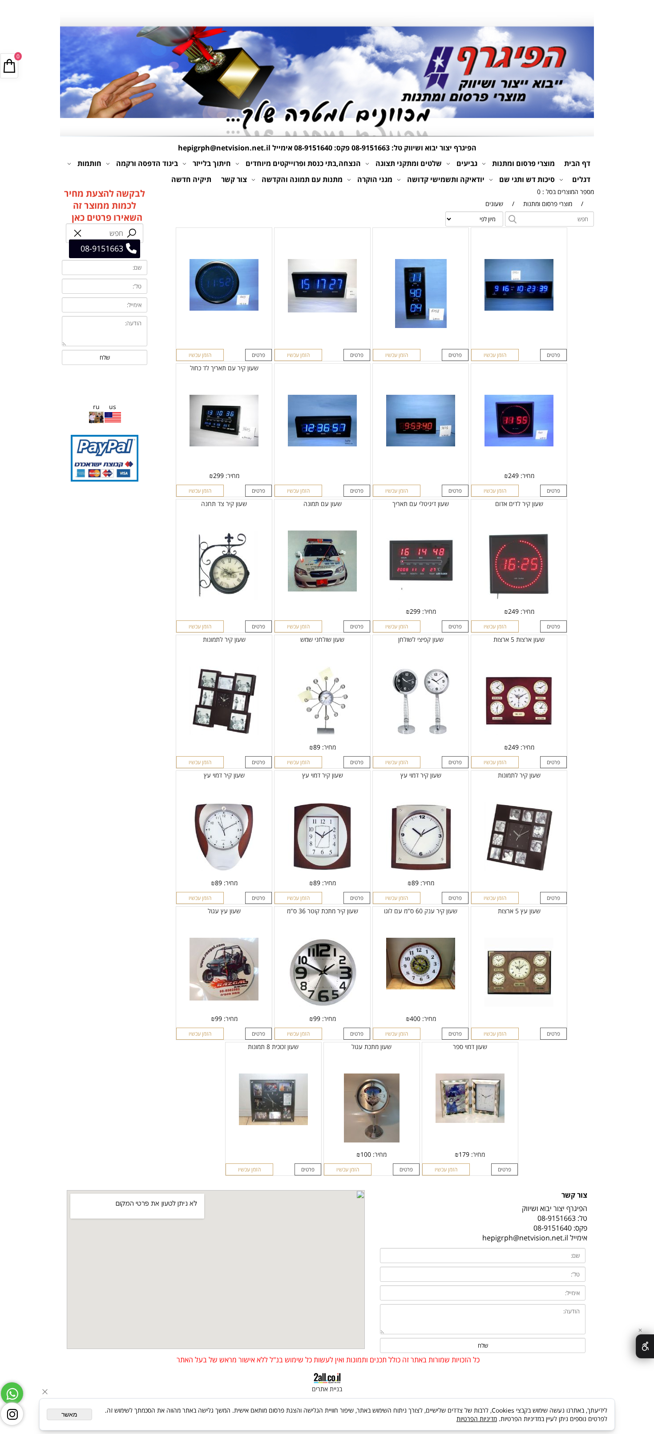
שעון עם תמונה (322, 503)
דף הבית (577, 163)
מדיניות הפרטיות (476, 1418)
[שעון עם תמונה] (322, 589)
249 (513, 475)
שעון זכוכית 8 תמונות (273, 1046)
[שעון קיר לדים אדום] (518, 597)
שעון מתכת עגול (371, 1046)
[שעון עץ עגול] (224, 998)
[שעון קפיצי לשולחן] (420, 733)
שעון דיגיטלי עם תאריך (420, 503)
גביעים (466, 163)
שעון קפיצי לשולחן (421, 639)
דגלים (581, 179)
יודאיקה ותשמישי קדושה (445, 179)
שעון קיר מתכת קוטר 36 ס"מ (322, 911)
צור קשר (234, 179)
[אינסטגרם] (12, 1414)
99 (316, 1018)
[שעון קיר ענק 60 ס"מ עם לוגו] (420, 987)
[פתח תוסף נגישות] (645, 1346)
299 (218, 475)
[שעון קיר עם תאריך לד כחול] (224, 444)
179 (464, 1154)
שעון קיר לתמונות (224, 639)
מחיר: (526, 475)
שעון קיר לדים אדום (519, 503)
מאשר (69, 1414)
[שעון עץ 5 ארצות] (518, 1004)
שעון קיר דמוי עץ (420, 775)
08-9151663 (370, 148)
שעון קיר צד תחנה (224, 503)
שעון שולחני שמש (322, 639)
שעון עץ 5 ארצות (519, 911)
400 (415, 1018)
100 (365, 1154)
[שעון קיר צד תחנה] (224, 597)
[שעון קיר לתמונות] (224, 733)
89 (316, 747)
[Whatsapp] (12, 1393)
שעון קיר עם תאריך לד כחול (224, 368)
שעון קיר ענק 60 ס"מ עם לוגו (420, 911)
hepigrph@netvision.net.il (224, 148)
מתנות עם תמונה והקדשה (302, 179)
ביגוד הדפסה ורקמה (147, 163)
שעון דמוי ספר (470, 1046)
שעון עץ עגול (224, 911)
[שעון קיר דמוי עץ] (420, 868)
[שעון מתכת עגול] (372, 1140)
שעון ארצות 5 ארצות (519, 639)
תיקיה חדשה (191, 179)
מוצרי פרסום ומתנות (523, 163)
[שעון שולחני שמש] (322, 733)
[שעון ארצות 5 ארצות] (518, 733)
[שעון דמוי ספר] (470, 1120)
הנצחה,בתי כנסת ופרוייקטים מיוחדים (303, 163)
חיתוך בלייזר (212, 163)
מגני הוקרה (374, 179)
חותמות (89, 163)
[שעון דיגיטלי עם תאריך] (420, 597)
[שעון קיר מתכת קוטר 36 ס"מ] (322, 1004)
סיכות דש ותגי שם (527, 179)
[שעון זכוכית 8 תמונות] (273, 1122)
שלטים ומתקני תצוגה (408, 163)
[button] (495, 355)
